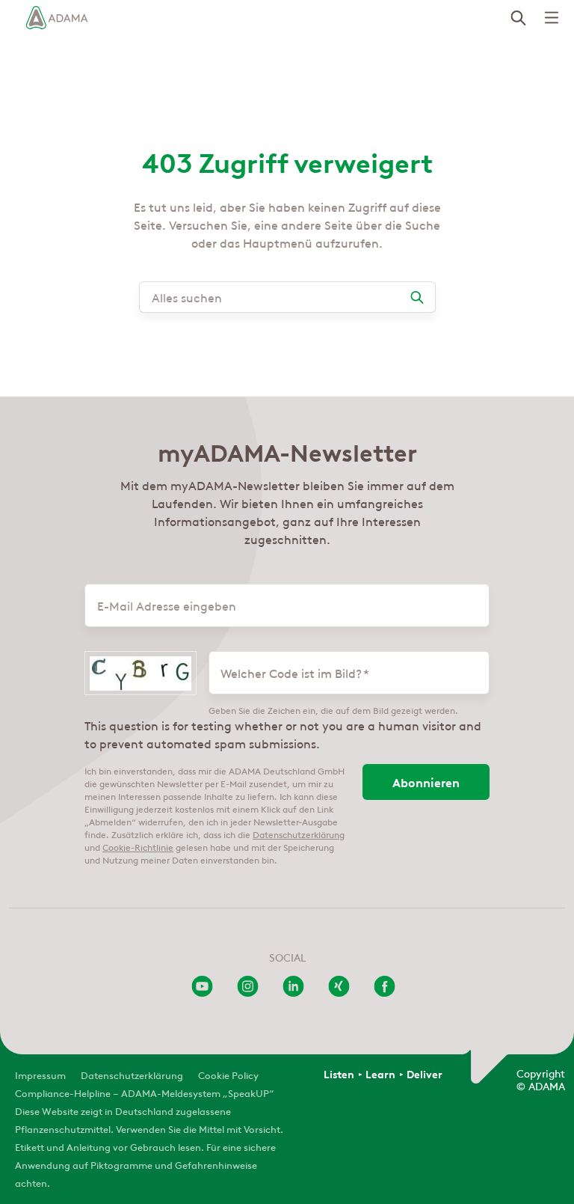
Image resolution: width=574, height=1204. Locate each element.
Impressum (40, 1074)
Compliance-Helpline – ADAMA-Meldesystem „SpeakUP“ (144, 1092)
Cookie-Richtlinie (137, 846)
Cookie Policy (228, 1074)
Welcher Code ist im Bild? (291, 672)
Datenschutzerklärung (299, 833)
